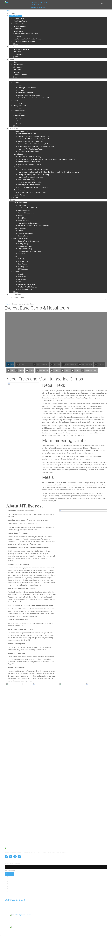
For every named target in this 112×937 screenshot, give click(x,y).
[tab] (10, 370)
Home (8, 304)
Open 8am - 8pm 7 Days (38, 7)
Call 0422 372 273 (36, 5)
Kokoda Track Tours (15, 880)
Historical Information (15, 888)
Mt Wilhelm (12, 878)
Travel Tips (12, 890)
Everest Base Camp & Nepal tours (19, 881)
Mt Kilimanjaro (13, 883)
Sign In (103, 3)
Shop (10, 886)
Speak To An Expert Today (39, 2)
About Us (11, 885)
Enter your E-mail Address (12, 863)
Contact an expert (14, 892)
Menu (8, 11)
